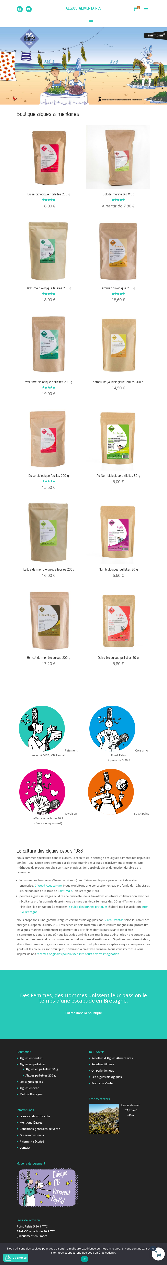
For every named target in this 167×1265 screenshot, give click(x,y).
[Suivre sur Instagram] (20, 9)
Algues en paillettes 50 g (41, 1069)
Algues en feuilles (31, 1058)
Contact (25, 1147)
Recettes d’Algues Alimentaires (112, 1058)
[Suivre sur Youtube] (29, 9)
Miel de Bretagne (31, 1094)
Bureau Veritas (113, 920)
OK (85, 1259)
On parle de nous (102, 1070)
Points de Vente (102, 1083)
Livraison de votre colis (35, 1116)
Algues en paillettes (33, 1064)
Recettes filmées (102, 1064)
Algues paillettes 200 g (40, 1075)
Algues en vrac (29, 1088)
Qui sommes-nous (32, 1135)
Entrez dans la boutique (83, 1013)
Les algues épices (31, 1082)
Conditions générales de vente (40, 1129)
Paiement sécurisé (32, 1141)
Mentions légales (31, 1122)
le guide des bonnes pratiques (88, 907)
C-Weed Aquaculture (48, 885)
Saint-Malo (65, 891)
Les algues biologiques (106, 1077)
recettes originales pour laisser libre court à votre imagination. (78, 954)
